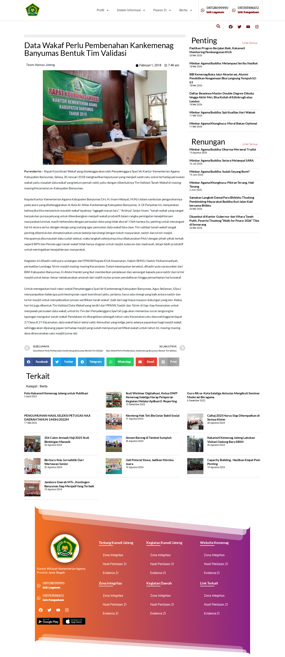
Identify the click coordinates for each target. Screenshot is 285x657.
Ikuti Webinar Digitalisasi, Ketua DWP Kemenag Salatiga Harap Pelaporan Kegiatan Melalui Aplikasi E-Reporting (151, 397)
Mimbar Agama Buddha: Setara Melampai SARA (221, 160)
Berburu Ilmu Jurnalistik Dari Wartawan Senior (64, 462)
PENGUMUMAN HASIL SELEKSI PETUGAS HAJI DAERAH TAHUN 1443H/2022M (57, 417)
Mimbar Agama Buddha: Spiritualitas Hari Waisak (222, 112)
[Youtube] (248, 27)
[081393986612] (234, 10)
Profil (100, 10)
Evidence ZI (110, 573)
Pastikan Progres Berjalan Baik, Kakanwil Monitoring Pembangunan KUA (217, 50)
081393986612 (248, 8)
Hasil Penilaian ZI (114, 564)
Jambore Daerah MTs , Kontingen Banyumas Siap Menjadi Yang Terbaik (69, 484)
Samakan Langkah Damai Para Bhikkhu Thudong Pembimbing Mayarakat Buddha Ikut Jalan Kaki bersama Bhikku (221, 201)
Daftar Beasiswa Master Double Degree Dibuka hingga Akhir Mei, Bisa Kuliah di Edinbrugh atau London (221, 97)
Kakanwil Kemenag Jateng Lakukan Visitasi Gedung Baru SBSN (231, 439)
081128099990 (217, 8)
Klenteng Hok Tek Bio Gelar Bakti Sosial (152, 415)
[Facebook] (231, 27)
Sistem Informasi (129, 10)
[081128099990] (203, 10)
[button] (218, 26)
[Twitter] (239, 27)
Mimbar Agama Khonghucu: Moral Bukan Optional (223, 123)
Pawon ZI (159, 10)
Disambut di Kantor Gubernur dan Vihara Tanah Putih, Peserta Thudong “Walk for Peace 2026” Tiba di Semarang (224, 220)
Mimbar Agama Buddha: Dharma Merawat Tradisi (222, 149)
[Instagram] (257, 27)
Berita (183, 10)
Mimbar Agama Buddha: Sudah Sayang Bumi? (219, 171)
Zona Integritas (113, 555)
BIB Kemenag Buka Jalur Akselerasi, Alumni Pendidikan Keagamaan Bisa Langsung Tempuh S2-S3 (223, 78)
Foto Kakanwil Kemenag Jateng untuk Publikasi (56, 393)
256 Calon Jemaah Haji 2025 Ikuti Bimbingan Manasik (66, 439)
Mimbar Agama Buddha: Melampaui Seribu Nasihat (223, 63)
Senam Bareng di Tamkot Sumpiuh (149, 437)
